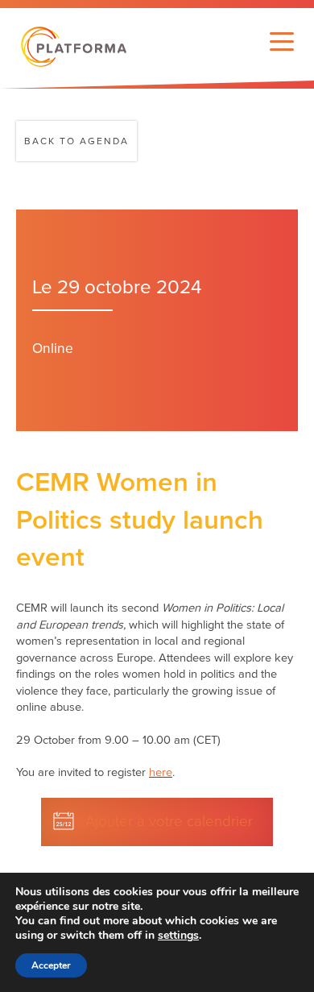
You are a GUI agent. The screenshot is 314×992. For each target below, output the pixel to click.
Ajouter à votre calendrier (169, 821)
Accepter (51, 965)
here (160, 772)
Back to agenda (76, 141)
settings (178, 935)
